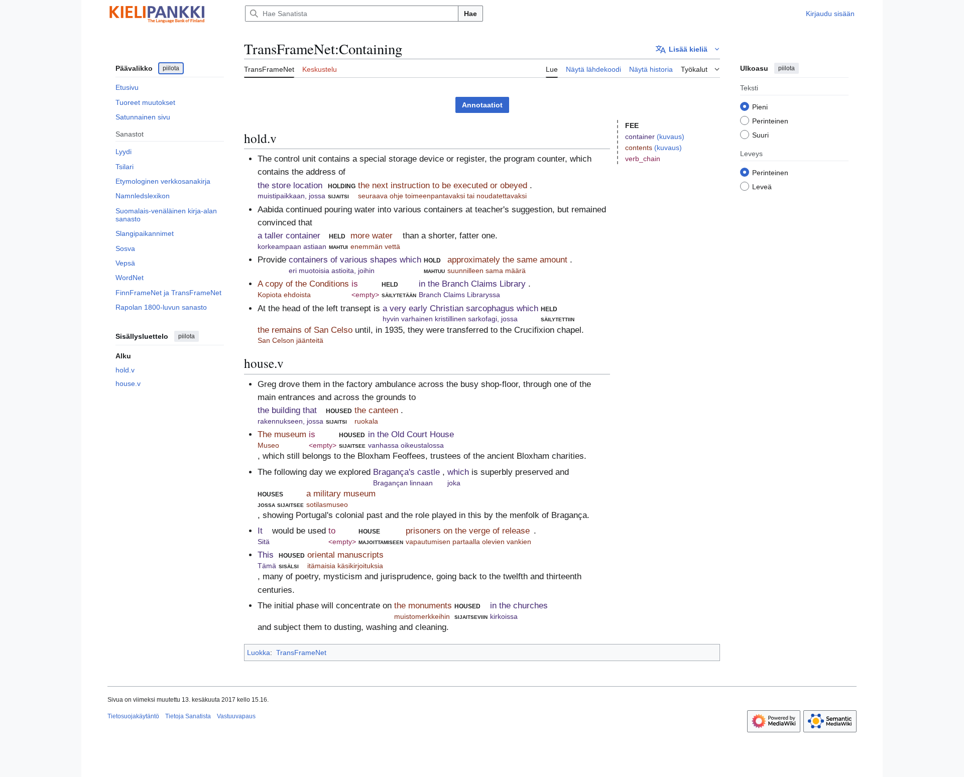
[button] (688, 49)
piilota (171, 68)
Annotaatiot (482, 105)
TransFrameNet (301, 653)
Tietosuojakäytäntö (133, 716)
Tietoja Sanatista (188, 716)
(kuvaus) (670, 137)
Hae (470, 14)
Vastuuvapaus (236, 716)
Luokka (258, 653)
